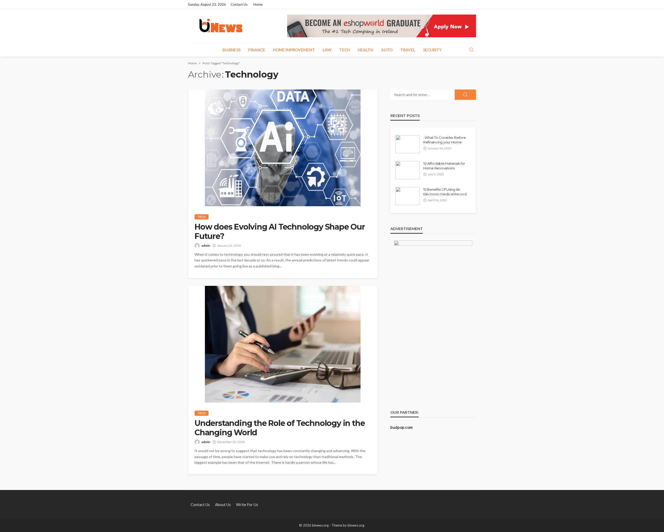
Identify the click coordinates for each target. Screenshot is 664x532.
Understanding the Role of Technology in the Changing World (280, 428)
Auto (386, 49)
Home (257, 4)
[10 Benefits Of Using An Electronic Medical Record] (407, 196)
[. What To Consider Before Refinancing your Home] (407, 144)
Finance (256, 49)
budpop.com (401, 427)
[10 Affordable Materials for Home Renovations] (407, 170)
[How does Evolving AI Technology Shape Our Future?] (282, 147)
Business (231, 49)
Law (327, 49)
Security (432, 49)
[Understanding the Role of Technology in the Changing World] (282, 344)
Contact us (239, 4)
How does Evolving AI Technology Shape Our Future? (280, 231)
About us (223, 504)
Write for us (247, 504)
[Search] (471, 50)
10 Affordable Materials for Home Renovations (444, 165)
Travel (407, 49)
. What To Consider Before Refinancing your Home (444, 139)
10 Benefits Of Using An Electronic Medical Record (445, 191)
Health (365, 49)
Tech (344, 49)
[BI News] (221, 26)
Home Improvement (294, 49)
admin (206, 245)
